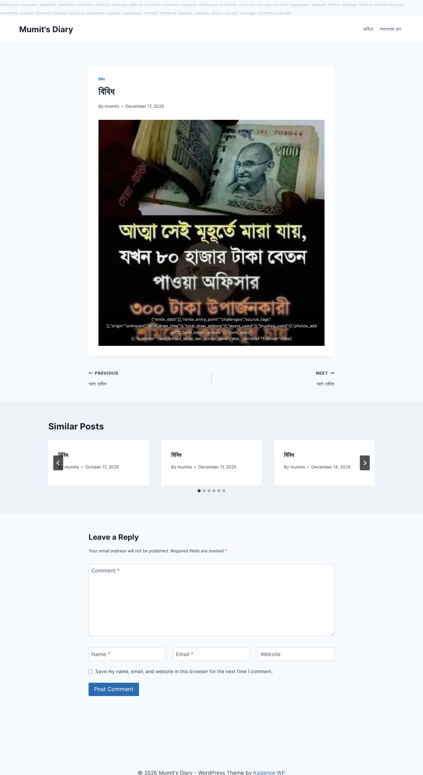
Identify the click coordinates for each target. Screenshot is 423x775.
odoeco (217, 13)
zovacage (247, 13)
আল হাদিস (103, 379)
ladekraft (136, 4)
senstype (264, 4)
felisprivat (77, 13)
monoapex (188, 4)
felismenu (43, 13)
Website (270, 654)
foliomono (153, 4)
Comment (105, 571)
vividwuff (150, 13)
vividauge (349, 4)
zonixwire (170, 4)
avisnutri (231, 13)
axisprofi (319, 4)
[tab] (199, 490)
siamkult (365, 4)
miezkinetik (9, 13)
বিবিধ (101, 79)
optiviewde (228, 4)
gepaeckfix (48, 4)
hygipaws (113, 13)
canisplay (201, 13)
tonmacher (84, 4)
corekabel (119, 4)
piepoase (283, 13)
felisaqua (60, 13)
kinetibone (167, 13)
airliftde (334, 4)
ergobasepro (300, 4)
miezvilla (381, 4)
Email (185, 654)
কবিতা (368, 29)
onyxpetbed (132, 13)
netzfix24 (102, 4)
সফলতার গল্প (390, 29)
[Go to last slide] (58, 462)
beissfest (185, 13)
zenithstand (207, 4)
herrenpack (28, 4)
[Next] (365, 462)
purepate (27, 13)
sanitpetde (94, 13)
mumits (112, 106)
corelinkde (246, 4)
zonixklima (265, 13)
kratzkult (396, 4)
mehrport (280, 4)
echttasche (9, 4)
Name (101, 654)
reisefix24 (66, 4)
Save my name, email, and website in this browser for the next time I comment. (184, 671)
